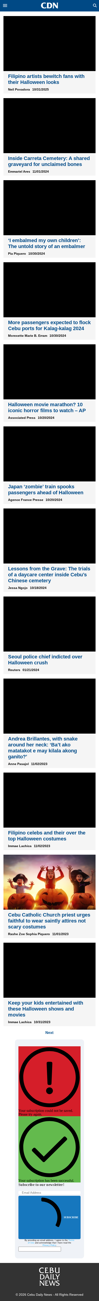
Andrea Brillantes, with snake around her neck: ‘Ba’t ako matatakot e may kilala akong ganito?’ (43, 748)
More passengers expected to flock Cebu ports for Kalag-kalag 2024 (49, 325)
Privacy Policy (49, 1245)
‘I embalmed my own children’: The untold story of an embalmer (46, 243)
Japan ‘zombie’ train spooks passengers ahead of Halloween (45, 489)
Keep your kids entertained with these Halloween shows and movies (45, 1009)
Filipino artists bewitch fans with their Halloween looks (46, 79)
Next (49, 1033)
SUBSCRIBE (71, 1217)
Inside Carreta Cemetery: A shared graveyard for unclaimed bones (49, 161)
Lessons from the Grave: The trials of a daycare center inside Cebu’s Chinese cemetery (49, 574)
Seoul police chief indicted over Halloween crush (45, 660)
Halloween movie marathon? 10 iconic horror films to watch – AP (47, 407)
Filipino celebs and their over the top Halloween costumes (46, 836)
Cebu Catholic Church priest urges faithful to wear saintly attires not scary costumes (49, 921)
